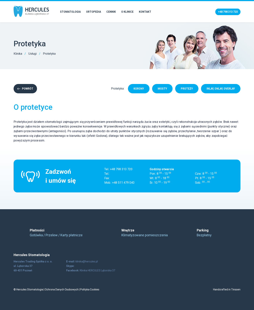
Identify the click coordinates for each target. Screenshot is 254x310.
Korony (139, 88)
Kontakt (145, 11)
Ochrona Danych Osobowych (61, 289)
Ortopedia (93, 11)
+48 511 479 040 (123, 182)
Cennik (111, 11)
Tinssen (235, 289)
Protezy (187, 88)
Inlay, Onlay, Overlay (221, 88)
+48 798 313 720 (121, 169)
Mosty (162, 88)
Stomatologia (70, 11)
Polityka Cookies (89, 289)
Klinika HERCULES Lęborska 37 (97, 270)
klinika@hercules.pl (86, 261)
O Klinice (127, 11)
